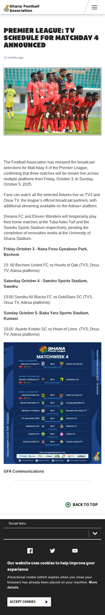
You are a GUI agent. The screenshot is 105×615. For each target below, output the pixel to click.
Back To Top (85, 504)
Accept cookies (22, 602)
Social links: (18, 523)
